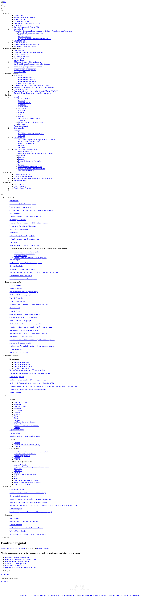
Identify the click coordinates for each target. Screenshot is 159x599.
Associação (22, 155)
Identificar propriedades (26, 143)
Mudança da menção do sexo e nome (30, 122)
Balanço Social (19, 58)
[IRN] (3, 2)
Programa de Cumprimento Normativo (27, 23)
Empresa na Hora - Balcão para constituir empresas (35, 153)
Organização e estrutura (22, 21)
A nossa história (19, 19)
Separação (21, 110)
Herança (21, 116)
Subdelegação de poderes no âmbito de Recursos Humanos (34, 87)
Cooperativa (22, 157)
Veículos (17, 130)
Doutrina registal (19, 41)
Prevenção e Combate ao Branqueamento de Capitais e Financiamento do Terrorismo (43, 31)
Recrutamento (18, 76)
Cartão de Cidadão (24, 99)
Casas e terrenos (19, 138)
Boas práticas (18, 25)
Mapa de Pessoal (19, 60)
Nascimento (22, 105)
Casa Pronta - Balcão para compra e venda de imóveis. (36, 140)
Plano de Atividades (20, 54)
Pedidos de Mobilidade (26, 83)
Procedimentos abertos (26, 77)
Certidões (21, 124)
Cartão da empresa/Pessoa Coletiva (30, 167)
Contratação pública (20, 43)
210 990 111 (5, 582)
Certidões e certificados (26, 171)
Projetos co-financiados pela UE (25, 70)
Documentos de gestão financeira (25, 68)
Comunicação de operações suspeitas (30, 33)
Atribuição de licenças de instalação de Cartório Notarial (33, 178)
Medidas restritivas (24, 37)
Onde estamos (18, 184)
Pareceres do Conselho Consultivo (17, 557)
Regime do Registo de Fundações (29, 161)
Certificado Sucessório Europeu (29, 118)
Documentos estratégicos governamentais (28, 66)
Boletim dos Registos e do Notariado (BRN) (20, 567)
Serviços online (19, 128)
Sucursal (21, 159)
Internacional (18, 29)
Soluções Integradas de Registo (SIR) (26, 27)
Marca (20, 163)
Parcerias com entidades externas (25, 46)
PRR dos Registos (20, 72)
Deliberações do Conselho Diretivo (17, 561)
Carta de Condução (24, 103)
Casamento (22, 108)
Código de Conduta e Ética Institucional (27, 62)
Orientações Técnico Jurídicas (15, 563)
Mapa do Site (79, 586)
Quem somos (18, 15)
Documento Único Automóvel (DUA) (31, 134)
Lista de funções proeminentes (28, 35)
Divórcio (21, 112)
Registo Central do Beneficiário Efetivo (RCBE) (34, 39)
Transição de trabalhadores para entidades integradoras (32, 93)
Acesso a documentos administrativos (26, 44)
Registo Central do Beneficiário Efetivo (31, 169)
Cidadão (17, 97)
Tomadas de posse (20, 180)
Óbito (20, 114)
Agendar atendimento (21, 126)
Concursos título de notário (23, 176)
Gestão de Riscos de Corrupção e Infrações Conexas (32, 64)
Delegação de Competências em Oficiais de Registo (31, 85)
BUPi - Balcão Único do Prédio (29, 141)
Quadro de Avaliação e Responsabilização (28, 52)
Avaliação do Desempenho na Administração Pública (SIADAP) (36, 91)
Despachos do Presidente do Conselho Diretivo (21, 559)
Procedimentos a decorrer (26, 79)
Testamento (22, 120)
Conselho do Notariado (22, 174)
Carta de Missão (19, 50)
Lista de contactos (20, 186)
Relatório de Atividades (22, 56)
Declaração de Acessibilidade (80, 590)
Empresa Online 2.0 (25, 151)
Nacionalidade (23, 107)
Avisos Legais (79, 588)
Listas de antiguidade (21, 89)
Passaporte (21, 101)
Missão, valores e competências (24, 17)
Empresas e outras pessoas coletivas (26, 149)
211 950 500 (5, 574)
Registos (21, 132)
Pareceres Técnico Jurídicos (14, 565)
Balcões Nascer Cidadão (22, 188)
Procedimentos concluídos (27, 81)
